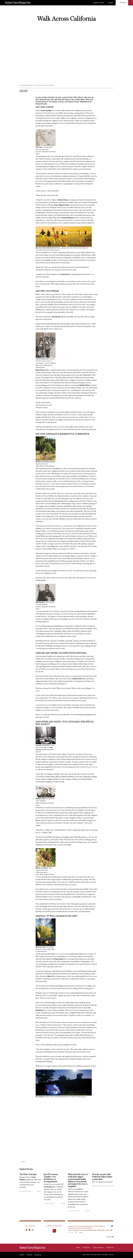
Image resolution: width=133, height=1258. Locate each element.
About (78, 1247)
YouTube (29, 1255)
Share (23, 1161)
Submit (54, 1230)
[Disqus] (66, 1136)
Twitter (21, 1255)
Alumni (110, 2)
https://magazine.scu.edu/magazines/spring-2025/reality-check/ (89, 1230)
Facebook (37, 1255)
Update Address (98, 1247)
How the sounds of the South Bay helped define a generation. (102, 1176)
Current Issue (98, 2)
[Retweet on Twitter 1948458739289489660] (73, 1233)
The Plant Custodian (28, 1174)
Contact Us (110, 1247)
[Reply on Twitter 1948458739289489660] (69, 1233)
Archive (123, 2)
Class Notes (86, 1247)
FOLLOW (108, 1236)
